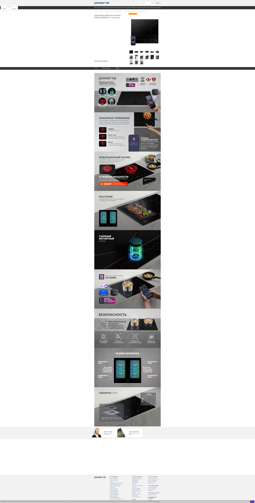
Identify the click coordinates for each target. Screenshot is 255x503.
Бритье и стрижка (152, 481)
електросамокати (152, 494)
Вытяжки (150, 500)
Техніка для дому (153, 485)
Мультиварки (135, 482)
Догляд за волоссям (152, 480)
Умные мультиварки (114, 490)
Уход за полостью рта (153, 478)
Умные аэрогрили (113, 488)
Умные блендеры (113, 491)
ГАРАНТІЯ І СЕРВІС (108, 431)
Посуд (134, 499)
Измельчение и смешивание (135, 480)
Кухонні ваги (135, 495)
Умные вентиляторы (114, 494)
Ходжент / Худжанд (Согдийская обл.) (136, 489)
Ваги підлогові (151, 483)
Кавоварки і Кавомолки (137, 478)
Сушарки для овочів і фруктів (136, 492)
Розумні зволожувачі (114, 493)
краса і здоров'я (153, 476)
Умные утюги (112, 487)
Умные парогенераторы (115, 485)
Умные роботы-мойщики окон (116, 499)
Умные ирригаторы (114, 496)
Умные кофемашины (114, 480)
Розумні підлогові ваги (115, 497)
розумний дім (114, 476)
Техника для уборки (152, 487)
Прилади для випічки (136, 493)
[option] (145, 30)
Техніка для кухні (137, 476)
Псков (111, 481)
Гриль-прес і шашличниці (137, 485)
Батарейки (150, 490)
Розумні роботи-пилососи (115, 484)
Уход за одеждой (152, 488)
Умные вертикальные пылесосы (117, 483)
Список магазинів (134, 431)
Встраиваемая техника (152, 498)
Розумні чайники (113, 478)
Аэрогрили (134, 487)
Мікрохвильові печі (136, 496)
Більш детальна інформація (154, 501)
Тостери (134, 484)
